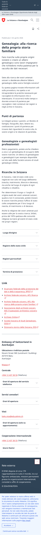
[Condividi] (38, 28)
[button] (37, 461)
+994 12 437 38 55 (9, 440)
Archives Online (11, 317)
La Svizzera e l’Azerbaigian (17, 20)
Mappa (5, 364)
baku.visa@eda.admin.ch (12, 416)
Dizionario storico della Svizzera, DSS (20, 327)
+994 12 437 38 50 (9, 375)
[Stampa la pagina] (33, 28)
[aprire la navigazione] (37, 20)
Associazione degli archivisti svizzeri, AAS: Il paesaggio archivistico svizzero (20, 309)
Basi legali (26, 520)
